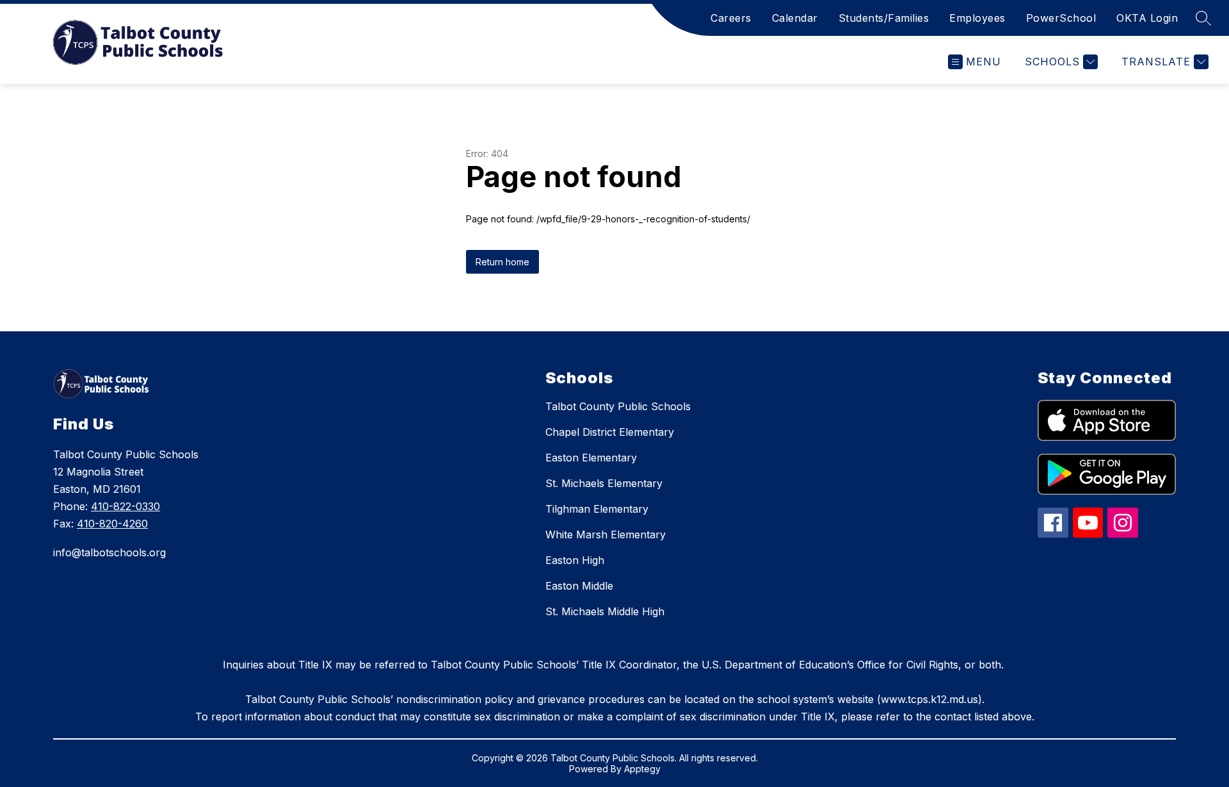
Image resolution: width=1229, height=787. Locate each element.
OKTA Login (1147, 18)
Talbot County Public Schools (618, 406)
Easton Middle (579, 585)
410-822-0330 (125, 506)
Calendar (795, 18)
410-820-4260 (112, 523)
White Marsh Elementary (605, 534)
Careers (731, 18)
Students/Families (884, 18)
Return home (502, 261)
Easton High (574, 560)
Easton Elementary (591, 457)
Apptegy (642, 768)
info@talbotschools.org (109, 552)
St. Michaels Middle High (604, 611)
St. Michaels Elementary (604, 483)
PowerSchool (1061, 18)
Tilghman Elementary (596, 508)
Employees (977, 18)
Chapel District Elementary (609, 432)
